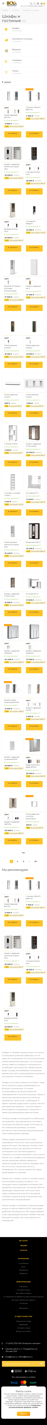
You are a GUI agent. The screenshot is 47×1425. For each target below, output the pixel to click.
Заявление (23, 1325)
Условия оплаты (23, 1290)
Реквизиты (23, 1270)
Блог (23, 1267)
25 (35, 861)
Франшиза (23, 1308)
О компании (23, 1263)
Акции (23, 1245)
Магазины (23, 1286)
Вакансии (23, 1273)
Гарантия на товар (23, 1321)
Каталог (23, 1241)
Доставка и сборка (23, 1293)
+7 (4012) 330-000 (22, 1343)
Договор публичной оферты (23, 1300)
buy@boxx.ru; (11, 1357)
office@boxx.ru (25, 1357)
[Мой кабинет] (38, 4)
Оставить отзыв (23, 1328)
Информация (24, 1282)
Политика (23, 1303)
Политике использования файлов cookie (25, 1406)
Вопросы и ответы (23, 1331)
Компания (23, 1259)
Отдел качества (23, 1316)
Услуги (23, 1250)
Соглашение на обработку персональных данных (23, 1297)
